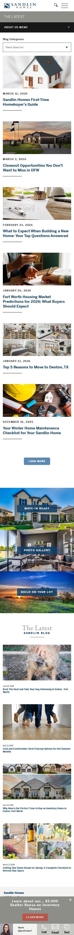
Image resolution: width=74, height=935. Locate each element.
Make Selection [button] (15, 47)
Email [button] (55, 932)
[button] (70, 899)
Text (66, 932)
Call (44, 932)
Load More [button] (37, 461)
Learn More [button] (35, 917)
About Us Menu (16, 27)
